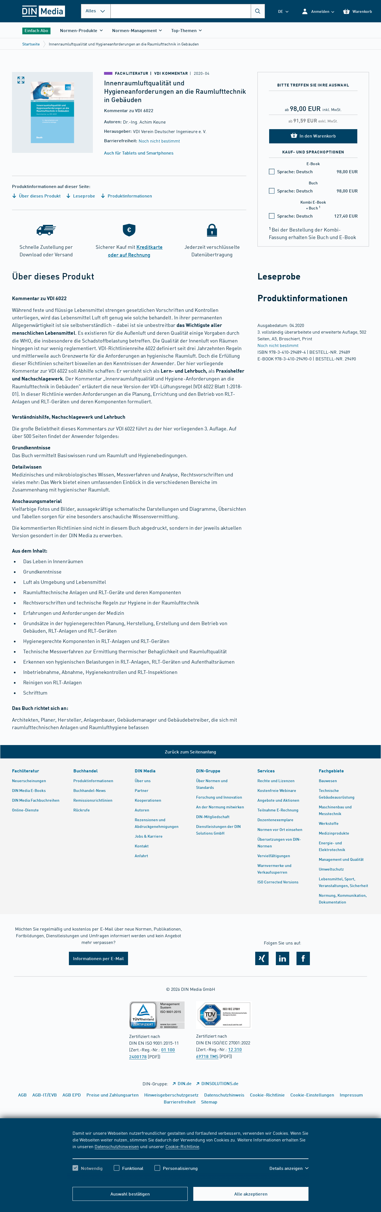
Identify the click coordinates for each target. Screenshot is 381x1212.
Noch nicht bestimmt (159, 141)
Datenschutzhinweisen (117, 1146)
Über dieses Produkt (39, 195)
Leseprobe (83, 195)
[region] (190, 1155)
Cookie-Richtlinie (182, 1146)
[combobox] (188, 11)
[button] (318, 11)
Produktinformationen (129, 195)
